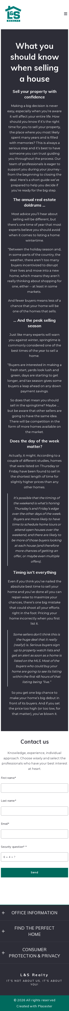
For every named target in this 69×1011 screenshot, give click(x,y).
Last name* (8, 800)
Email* (5, 823)
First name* (8, 778)
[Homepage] (13, 14)
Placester (45, 1006)
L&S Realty (34, 975)
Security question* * (14, 846)
